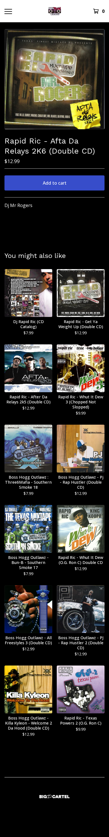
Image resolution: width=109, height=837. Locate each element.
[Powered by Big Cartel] (54, 797)
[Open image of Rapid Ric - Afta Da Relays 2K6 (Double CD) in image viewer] (54, 79)
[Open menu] (8, 11)
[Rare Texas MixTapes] (54, 11)
